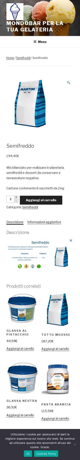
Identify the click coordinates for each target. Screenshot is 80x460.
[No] (75, 444)
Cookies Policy (46, 453)
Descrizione (14, 222)
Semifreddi (23, 57)
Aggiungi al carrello (41, 200)
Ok (28, 453)
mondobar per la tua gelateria (35, 26)
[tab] (14, 222)
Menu (42, 42)
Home (10, 57)
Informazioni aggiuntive (44, 222)
